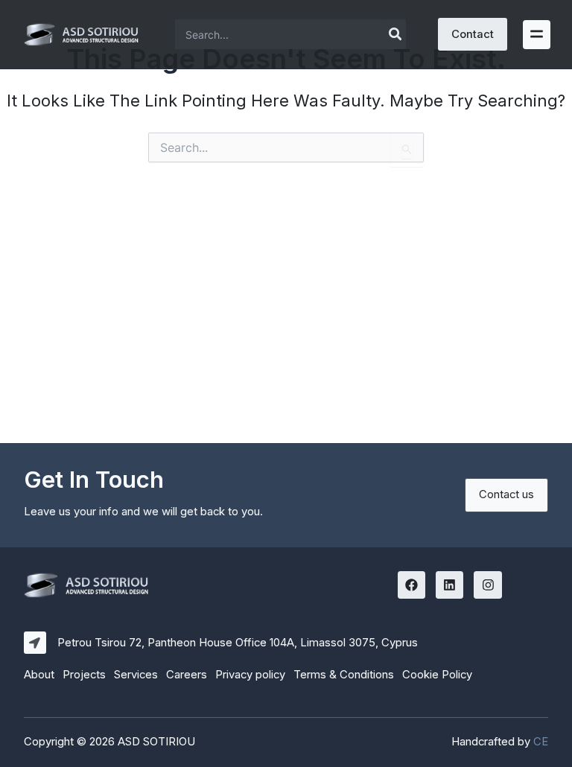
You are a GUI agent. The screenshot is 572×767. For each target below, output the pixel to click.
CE (540, 741)
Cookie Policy (437, 674)
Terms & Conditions (343, 674)
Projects (84, 674)
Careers (186, 674)
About (39, 674)
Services (136, 674)
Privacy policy (250, 674)
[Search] (396, 34)
